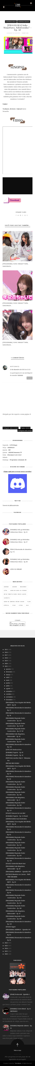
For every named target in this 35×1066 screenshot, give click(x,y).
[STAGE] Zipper (11, 927)
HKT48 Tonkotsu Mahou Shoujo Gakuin (15, 594)
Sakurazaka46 (23, 21)
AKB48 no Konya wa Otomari (18, 590)
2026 (6, 954)
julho (8, 686)
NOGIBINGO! (23, 586)
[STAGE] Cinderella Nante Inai (15, 863)
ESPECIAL (6, 605)
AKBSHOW (14, 586)
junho (8, 683)
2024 (6, 948)
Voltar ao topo (17, 1050)
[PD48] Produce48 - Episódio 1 (20, 994)
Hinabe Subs (21, 212)
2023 (6, 946)
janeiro (8, 669)
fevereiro (9, 672)
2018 (6, 658)
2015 (6, 649)
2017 (6, 655)
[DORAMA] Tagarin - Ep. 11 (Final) (17, 816)
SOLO (27, 605)
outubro (9, 694)
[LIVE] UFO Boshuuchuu (14, 749)
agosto (8, 688)
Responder (29, 378)
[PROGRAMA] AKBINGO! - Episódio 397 (18, 929)
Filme (29, 601)
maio (8, 680)
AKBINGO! (6, 586)
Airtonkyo (14, 366)
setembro (9, 691)
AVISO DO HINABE (16, 569)
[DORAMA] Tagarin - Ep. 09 (14, 752)
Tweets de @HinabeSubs (11, 505)
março (8, 674)
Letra (5, 590)
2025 (6, 951)
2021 (6, 666)
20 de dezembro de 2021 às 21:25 (20, 369)
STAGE (14, 605)
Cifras (21, 605)
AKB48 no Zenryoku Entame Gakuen (14, 601)
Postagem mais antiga (25, 430)
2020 (6, 663)
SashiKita (7, 598)
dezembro (9, 700)
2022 (6, 943)
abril (8, 677)
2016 (6, 652)
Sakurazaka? (11, 21)
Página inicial (25, 428)
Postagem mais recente (10, 428)
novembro (9, 697)
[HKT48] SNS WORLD (12, 763)
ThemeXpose (18, 1063)
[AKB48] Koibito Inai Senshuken (16, 819)
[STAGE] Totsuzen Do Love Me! (15, 813)
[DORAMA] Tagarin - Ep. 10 (14, 755)
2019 (6, 661)
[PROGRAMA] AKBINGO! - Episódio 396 (18, 871)
